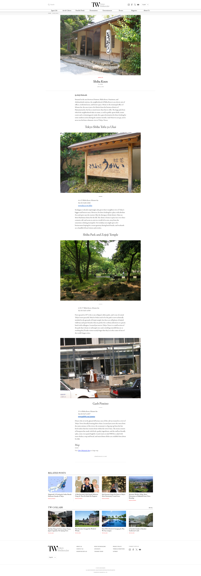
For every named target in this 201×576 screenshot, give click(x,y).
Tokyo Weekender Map (84, 451)
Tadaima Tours (98, 551)
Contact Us (79, 549)
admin (101, 84)
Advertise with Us (81, 551)
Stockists (97, 549)
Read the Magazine (100, 546)
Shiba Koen (55, 13)
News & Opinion (51, 498)
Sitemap (115, 551)
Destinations (94, 10)
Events (121, 10)
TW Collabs (51, 533)
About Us (147, 10)
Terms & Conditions (119, 549)
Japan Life (54, 10)
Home (49, 13)
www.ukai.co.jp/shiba (85, 205)
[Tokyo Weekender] (58, 551)
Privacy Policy (117, 546)
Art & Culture (66, 10)
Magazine (134, 10)
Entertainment (107, 10)
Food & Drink (80, 10)
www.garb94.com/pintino (86, 416)
